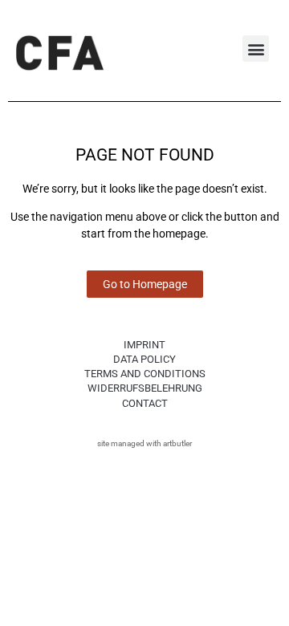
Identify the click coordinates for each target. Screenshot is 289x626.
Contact (145, 403)
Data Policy (144, 359)
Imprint (144, 345)
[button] (255, 48)
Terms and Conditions (145, 374)
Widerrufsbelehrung (145, 388)
